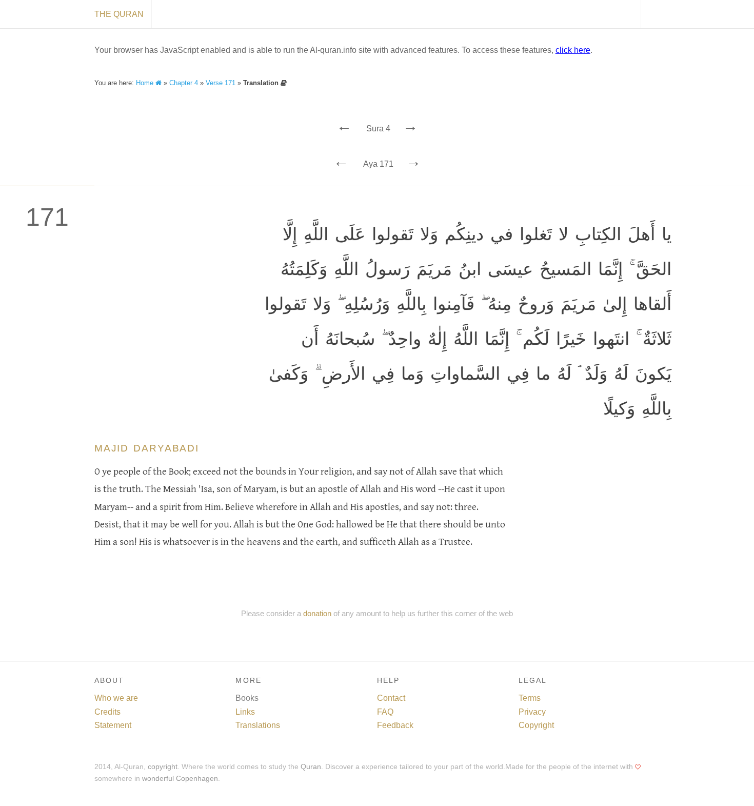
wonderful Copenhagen (180, 778)
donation (317, 613)
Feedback (395, 725)
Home (145, 83)
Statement (112, 725)
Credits (107, 711)
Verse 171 (220, 83)
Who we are (116, 698)
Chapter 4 (183, 83)
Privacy (532, 711)
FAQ (385, 711)
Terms (530, 698)
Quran (311, 767)
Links (245, 711)
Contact (391, 698)
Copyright (536, 725)
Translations (257, 725)
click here (572, 50)
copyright (162, 767)
